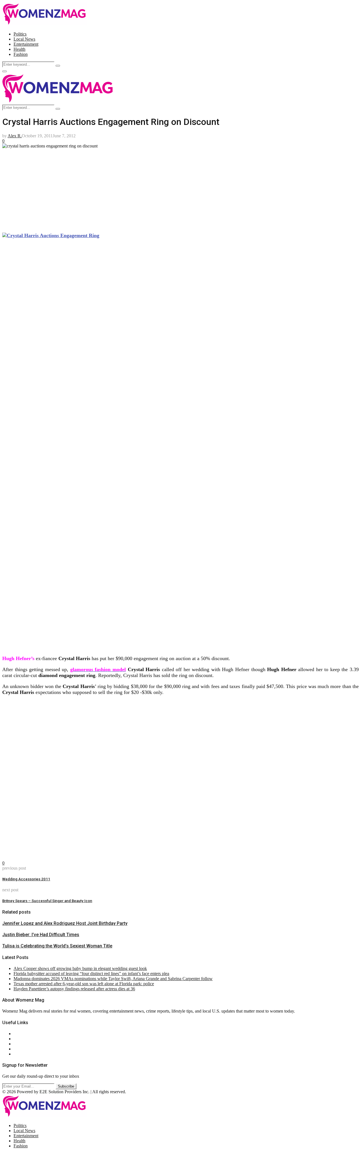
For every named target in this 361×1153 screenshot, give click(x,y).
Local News (24, 39)
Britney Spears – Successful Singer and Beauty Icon (47, 901)
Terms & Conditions (32, 1048)
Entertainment (26, 44)
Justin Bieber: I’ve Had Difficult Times (40, 934)
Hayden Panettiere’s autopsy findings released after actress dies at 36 (74, 988)
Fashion (21, 54)
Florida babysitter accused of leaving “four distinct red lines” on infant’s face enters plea (91, 973)
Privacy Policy (26, 1043)
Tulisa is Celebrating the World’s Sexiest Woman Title (57, 946)
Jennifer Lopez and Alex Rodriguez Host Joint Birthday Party (64, 923)
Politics (20, 34)
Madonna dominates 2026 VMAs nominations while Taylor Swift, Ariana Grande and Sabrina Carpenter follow (113, 978)
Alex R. (15, 135)
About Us (22, 1033)
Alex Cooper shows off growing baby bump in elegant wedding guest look (80, 968)
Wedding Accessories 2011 (26, 879)
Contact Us (24, 1038)
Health (19, 49)
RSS (18, 1053)
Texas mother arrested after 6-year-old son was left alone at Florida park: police (84, 983)
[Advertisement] (171, 188)
